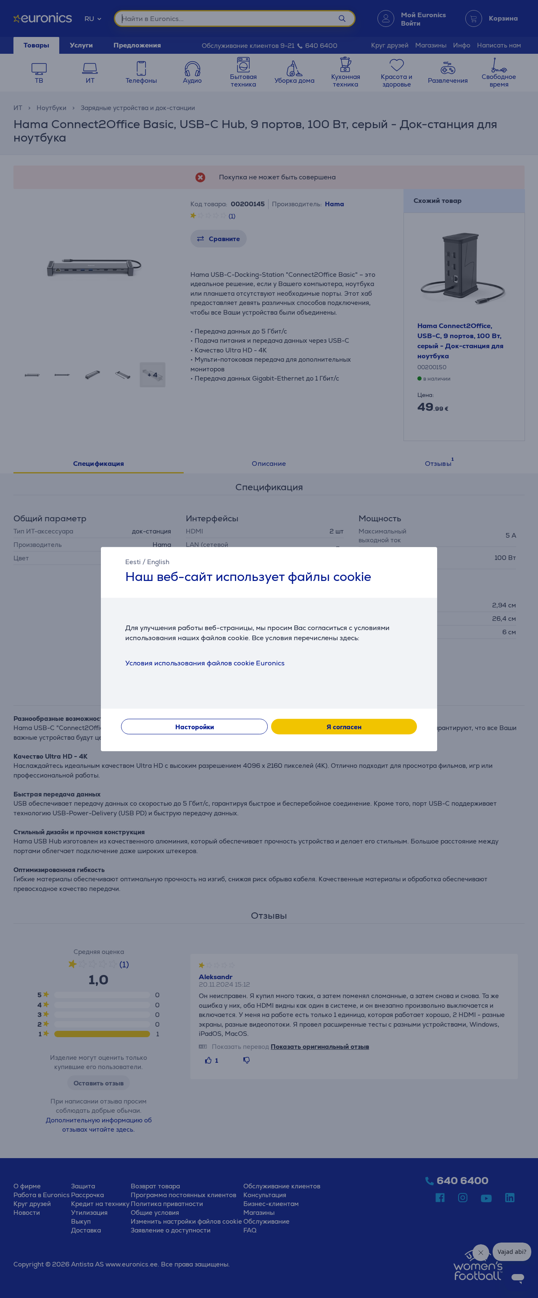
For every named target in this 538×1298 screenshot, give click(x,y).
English (158, 562)
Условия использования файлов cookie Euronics (205, 663)
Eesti (133, 562)
